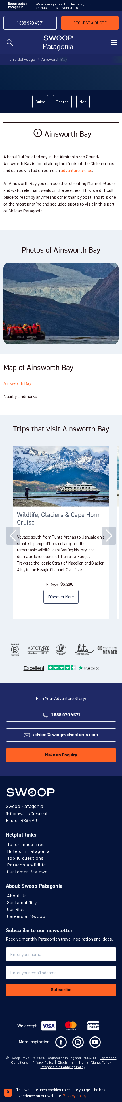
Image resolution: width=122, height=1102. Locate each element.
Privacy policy (74, 1095)
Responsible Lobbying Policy (63, 1067)
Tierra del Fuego (20, 59)
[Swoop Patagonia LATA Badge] (84, 649)
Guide (40, 101)
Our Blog (16, 909)
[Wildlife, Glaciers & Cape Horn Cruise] (61, 476)
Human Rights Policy (95, 1062)
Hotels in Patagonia (28, 851)
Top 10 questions (25, 858)
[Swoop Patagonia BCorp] (14, 649)
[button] (109, 536)
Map (83, 101)
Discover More (61, 596)
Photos (62, 101)
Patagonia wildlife (26, 864)
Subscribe (61, 990)
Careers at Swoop (26, 916)
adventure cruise (76, 170)
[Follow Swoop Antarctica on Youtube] (95, 1042)
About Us (17, 895)
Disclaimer (66, 1062)
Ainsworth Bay (54, 59)
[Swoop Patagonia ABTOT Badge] (37, 649)
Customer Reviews (27, 871)
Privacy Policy (43, 1062)
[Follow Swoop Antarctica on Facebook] (61, 1042)
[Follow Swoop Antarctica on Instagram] (78, 1042)
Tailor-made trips (26, 844)
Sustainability (22, 902)
